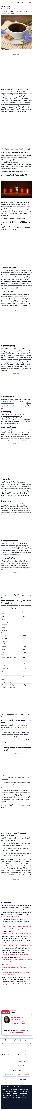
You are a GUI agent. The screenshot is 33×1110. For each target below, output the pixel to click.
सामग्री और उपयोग (16, 9)
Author (13, 1012)
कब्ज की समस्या (10, 504)
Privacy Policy (21, 1058)
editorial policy (5, 916)
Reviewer (5, 1012)
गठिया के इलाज (13, 415)
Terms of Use (22, 1061)
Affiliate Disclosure (23, 1054)
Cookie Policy (21, 1065)
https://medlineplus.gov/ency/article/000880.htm (17, 967)
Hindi (8, 9)
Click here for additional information (18, 1097)
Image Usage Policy (23, 1050)
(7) (14, 608)
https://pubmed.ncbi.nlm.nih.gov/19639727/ (16, 984)
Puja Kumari (19, 11)
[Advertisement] (16, 73)
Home (3, 9)
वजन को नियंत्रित (5, 441)
